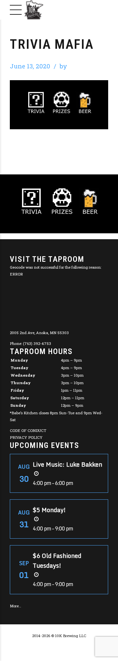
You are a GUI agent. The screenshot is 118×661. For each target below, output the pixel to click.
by (63, 66)
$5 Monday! (49, 510)
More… (15, 605)
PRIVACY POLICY (26, 437)
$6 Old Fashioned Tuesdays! (57, 560)
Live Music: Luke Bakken (67, 464)
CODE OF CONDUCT (28, 430)
